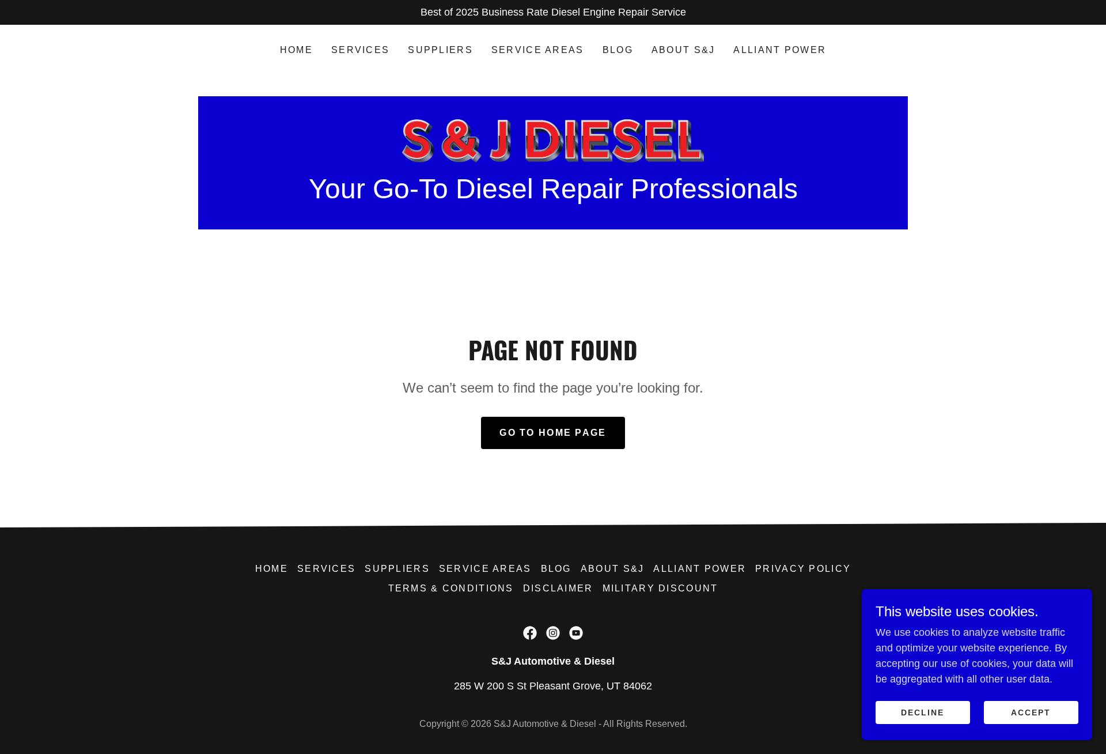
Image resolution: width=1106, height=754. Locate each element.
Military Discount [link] (660, 588)
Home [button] (271, 569)
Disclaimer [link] (558, 588)
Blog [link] (618, 50)
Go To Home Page (552, 433)
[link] (553, 140)
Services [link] (360, 50)
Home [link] (296, 50)
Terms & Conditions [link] (451, 588)
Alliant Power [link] (779, 50)
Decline (922, 712)
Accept (1031, 712)
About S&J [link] (683, 50)
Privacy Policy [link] (803, 569)
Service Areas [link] (537, 50)
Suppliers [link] (440, 50)
